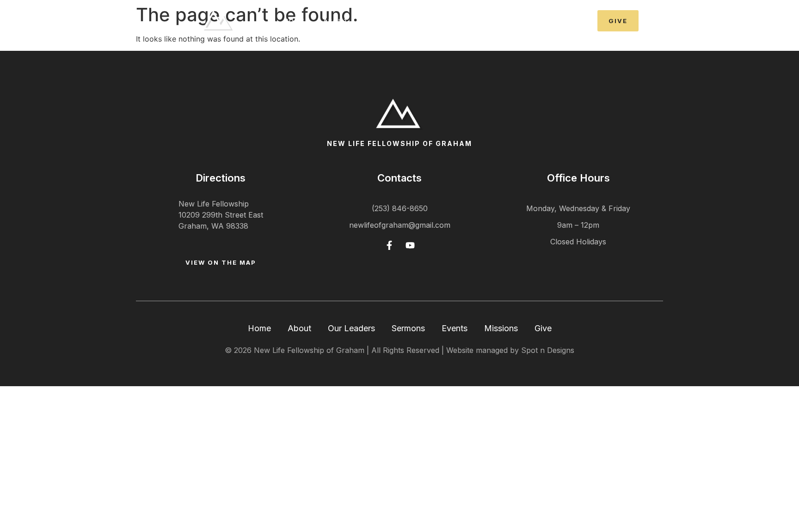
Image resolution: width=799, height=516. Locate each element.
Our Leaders (351, 328)
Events (494, 20)
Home (294, 20)
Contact (545, 20)
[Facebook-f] (389, 245)
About (299, 328)
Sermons (444, 20)
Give (543, 328)
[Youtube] (410, 245)
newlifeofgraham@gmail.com (399, 225)
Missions (501, 328)
